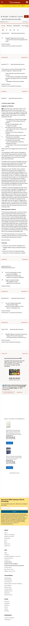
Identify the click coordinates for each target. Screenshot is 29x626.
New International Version (11, 358)
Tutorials (6, 554)
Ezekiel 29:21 (6, 253)
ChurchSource (8, 581)
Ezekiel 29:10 (6, 251)
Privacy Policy (9, 522)
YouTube (6, 611)
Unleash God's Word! (14, 379)
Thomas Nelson (8, 589)
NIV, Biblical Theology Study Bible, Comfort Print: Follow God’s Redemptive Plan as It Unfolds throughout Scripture (13, 432)
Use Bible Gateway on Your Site (12, 556)
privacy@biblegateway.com (7, 524)
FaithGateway (7, 578)
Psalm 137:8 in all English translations (11, 342)
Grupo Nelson (8, 585)
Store (5, 540)
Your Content (25, 25)
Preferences (7, 619)
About (5, 532)
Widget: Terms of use (9, 571)
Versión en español (9, 617)
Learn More (19, 392)
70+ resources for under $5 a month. (14, 6)
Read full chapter (5, 44)
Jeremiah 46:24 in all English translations (11, 46)
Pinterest (6, 605)
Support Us (7, 545)
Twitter (6, 609)
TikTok (6, 607)
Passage (3, 25)
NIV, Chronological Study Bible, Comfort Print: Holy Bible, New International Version (14, 458)
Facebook (6, 601)
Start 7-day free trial (8, 392)
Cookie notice (7, 567)
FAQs (5, 552)
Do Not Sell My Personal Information (14, 565)
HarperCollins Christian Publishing (13, 583)
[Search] (26, 16)
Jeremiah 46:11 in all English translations (11, 312)
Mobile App (7, 538)
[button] (27, 2)
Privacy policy (8, 562)
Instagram (7, 603)
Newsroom (7, 544)
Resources (9, 25)
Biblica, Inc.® (12, 363)
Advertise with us (8, 558)
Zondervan (7, 593)
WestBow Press (8, 591)
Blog (5, 542)
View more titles (14, 473)
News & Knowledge (9, 534)
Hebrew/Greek (16, 25)
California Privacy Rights (11, 563)
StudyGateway (8, 580)
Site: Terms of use (8, 569)
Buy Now (9, 443)
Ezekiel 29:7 (6, 245)
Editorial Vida (7, 587)
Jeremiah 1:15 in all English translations (11, 86)
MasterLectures (8, 594)
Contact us (7, 560)
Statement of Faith (9, 536)
